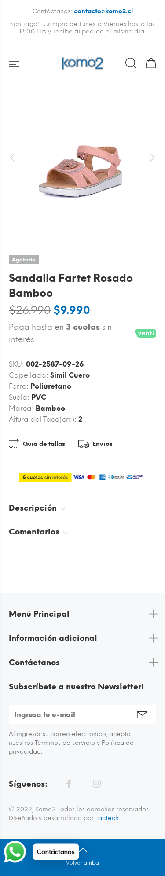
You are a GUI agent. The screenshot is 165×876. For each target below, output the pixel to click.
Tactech (107, 818)
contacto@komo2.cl (103, 11)
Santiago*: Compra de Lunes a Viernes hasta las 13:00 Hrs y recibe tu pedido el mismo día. (82, 27)
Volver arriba (82, 863)
